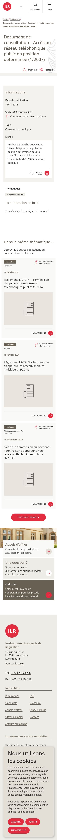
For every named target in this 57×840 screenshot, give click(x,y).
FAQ (32, 696)
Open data (11, 703)
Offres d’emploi (14, 717)
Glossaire (35, 703)
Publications (15, 19)
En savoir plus (18, 830)
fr (20, 6)
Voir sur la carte (14, 663)
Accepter (16, 822)
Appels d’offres (16, 544)
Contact (34, 717)
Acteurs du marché (16, 724)
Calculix (11, 584)
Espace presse (38, 710)
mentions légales (32, 794)
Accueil (6, 19)
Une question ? (16, 562)
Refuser (33, 822)
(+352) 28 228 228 (21, 673)
